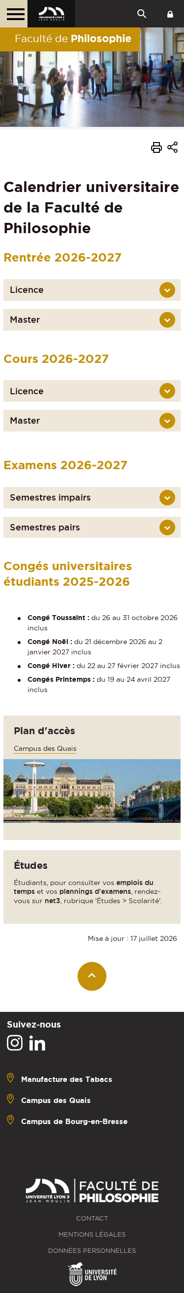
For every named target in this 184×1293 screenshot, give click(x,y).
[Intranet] (170, 13)
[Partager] (172, 149)
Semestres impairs (50, 497)
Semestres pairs (45, 527)
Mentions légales (92, 1234)
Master (25, 319)
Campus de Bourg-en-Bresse (74, 1121)
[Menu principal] (13, 13)
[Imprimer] (156, 149)
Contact (92, 1218)
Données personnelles (92, 1250)
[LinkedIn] (37, 1043)
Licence (27, 289)
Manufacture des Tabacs (66, 1079)
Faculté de (73, 38)
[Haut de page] (92, 976)
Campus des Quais (45, 748)
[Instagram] (15, 1043)
